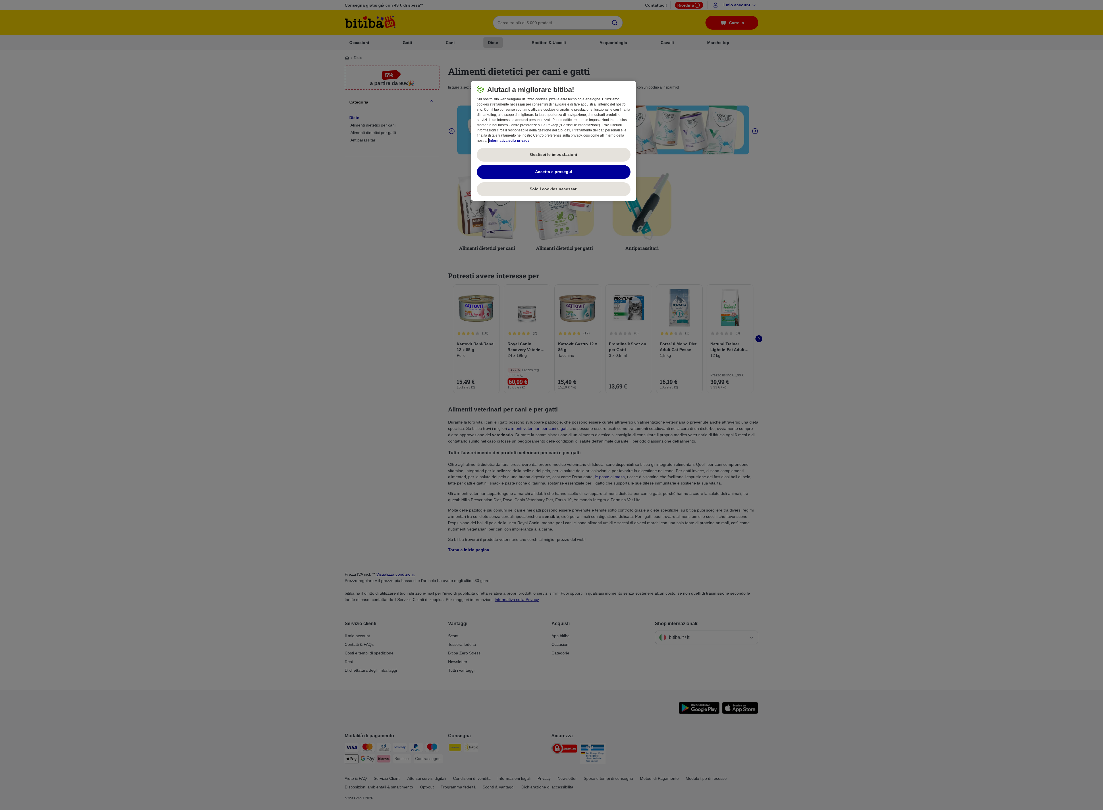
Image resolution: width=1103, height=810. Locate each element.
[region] (553, 141)
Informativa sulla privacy (509, 141)
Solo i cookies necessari (554, 189)
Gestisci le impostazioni (553, 154)
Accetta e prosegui (553, 171)
